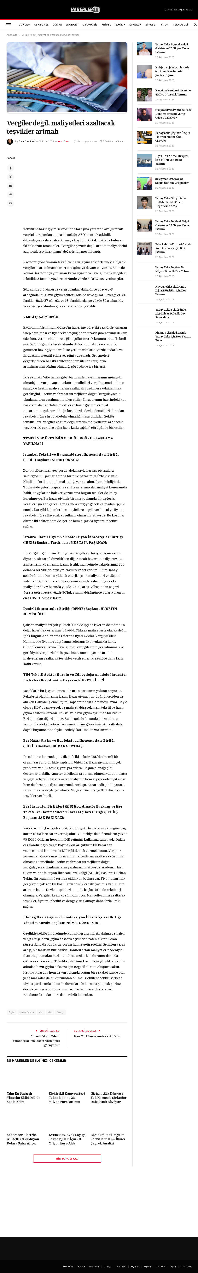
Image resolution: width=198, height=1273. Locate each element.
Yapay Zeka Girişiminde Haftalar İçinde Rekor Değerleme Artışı (170, 202)
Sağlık (120, 24)
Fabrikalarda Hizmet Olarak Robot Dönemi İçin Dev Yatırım (173, 248)
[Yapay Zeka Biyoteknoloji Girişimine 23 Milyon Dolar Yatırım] (144, 48)
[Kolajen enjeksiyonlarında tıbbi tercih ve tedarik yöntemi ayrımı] (144, 71)
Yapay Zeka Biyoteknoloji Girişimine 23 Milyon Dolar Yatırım (172, 48)
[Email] (10, 203)
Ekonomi (72, 24)
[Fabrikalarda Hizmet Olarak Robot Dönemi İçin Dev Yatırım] (144, 248)
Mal (50, 1012)
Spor (164, 24)
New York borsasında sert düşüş (97, 1036)
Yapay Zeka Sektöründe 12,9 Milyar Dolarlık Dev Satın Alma (170, 313)
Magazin (135, 24)
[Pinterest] (10, 194)
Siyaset (151, 24)
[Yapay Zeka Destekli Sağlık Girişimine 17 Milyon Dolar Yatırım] (144, 225)
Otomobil (89, 24)
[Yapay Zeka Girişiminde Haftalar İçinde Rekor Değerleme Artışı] (144, 202)
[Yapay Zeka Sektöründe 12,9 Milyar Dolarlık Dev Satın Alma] (144, 313)
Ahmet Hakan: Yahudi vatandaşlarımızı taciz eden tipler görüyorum (36, 1040)
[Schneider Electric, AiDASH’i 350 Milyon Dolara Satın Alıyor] (25, 1119)
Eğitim (147, 1266)
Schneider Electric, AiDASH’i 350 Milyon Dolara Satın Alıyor (23, 1139)
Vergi (60, 1012)
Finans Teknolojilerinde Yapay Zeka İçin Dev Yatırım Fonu (173, 336)
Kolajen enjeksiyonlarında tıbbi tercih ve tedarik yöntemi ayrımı (172, 71)
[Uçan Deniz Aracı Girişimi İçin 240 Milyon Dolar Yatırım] (144, 160)
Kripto (107, 24)
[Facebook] (10, 168)
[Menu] (8, 24)
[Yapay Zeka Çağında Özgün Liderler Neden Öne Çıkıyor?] (144, 137)
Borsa (81, 1266)
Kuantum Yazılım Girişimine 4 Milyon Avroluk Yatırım (173, 92)
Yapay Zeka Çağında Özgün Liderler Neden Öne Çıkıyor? (172, 136)
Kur (41, 1012)
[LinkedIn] (10, 185)
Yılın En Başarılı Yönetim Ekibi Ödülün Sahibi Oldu (23, 1098)
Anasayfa (12, 34)
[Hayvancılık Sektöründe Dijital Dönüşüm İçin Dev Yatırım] (144, 290)
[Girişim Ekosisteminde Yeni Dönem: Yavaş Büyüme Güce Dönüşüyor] (144, 114)
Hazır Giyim (27, 1012)
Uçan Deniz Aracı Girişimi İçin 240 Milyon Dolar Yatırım (171, 159)
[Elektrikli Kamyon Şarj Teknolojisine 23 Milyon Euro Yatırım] (67, 1078)
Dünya (57, 24)
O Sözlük (186, 1266)
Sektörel (41, 24)
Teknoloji (180, 24)
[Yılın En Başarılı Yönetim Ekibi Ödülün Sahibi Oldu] (25, 1078)
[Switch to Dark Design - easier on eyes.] (195, 24)
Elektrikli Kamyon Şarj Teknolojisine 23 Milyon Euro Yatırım (67, 1098)
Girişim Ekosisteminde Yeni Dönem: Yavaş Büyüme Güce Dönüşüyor (173, 113)
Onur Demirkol (27, 141)
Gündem (24, 24)
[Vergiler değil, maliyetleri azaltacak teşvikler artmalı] (67, 110)
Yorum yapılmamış (87, 141)
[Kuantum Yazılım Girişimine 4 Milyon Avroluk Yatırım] (144, 94)
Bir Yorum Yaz (67, 1158)
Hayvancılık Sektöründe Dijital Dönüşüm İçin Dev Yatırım (170, 290)
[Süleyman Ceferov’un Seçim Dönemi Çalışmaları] (144, 183)
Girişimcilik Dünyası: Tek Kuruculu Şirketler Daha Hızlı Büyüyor (108, 1098)
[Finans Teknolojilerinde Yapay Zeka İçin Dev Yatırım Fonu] (144, 336)
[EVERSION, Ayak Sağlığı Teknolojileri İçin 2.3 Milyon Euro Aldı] (67, 1119)
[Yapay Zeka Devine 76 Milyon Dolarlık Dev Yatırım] (144, 271)
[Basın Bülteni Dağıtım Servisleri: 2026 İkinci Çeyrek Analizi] (108, 1119)
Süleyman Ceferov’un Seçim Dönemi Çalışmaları (172, 181)
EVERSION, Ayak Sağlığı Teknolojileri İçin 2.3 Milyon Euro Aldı (67, 1139)
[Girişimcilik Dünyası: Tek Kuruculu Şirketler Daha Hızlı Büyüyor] (108, 1078)
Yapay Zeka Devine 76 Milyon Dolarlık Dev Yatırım (172, 269)
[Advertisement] (83, 188)
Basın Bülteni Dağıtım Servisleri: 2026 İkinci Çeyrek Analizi (107, 1139)
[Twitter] (10, 177)
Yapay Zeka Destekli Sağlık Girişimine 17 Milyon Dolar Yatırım (172, 225)
